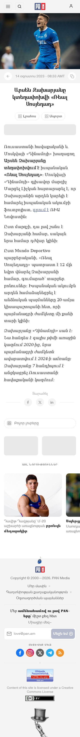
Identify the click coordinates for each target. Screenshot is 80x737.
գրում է (41, 209)
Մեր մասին (37, 586)
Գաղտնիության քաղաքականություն (37, 592)
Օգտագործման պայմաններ (40, 598)
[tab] (31, 710)
